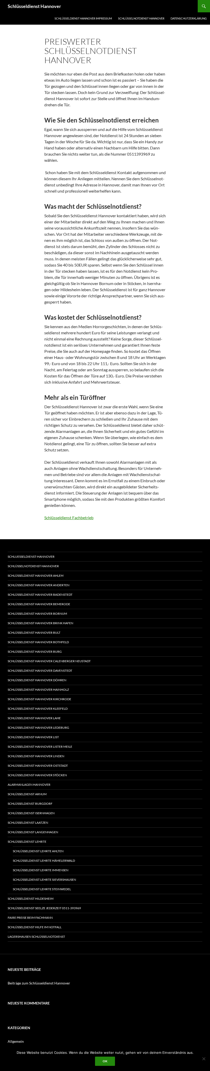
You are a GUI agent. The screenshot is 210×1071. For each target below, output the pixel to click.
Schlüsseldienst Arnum (27, 794)
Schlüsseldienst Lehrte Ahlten (38, 851)
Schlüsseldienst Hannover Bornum (37, 613)
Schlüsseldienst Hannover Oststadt (38, 765)
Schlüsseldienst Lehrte (27, 841)
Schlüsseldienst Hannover (34, 6)
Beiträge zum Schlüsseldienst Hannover (39, 983)
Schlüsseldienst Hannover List (33, 737)
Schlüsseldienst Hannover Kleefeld (38, 708)
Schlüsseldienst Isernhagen (31, 813)
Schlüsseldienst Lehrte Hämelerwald (44, 861)
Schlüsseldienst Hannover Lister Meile (40, 746)
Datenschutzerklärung (189, 18)
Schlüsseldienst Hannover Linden (36, 756)
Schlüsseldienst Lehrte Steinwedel (42, 889)
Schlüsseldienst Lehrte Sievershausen (44, 880)
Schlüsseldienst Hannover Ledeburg (38, 727)
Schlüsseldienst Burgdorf (30, 803)
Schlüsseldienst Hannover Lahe (34, 718)
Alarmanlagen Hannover (29, 784)
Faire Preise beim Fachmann (30, 918)
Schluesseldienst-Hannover (31, 556)
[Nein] (203, 1058)
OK (105, 1061)
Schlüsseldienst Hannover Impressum (83, 18)
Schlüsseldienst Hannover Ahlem (36, 575)
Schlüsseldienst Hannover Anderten (38, 585)
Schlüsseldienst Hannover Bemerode (39, 604)
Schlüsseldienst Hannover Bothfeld (38, 642)
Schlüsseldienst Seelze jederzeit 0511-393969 (44, 908)
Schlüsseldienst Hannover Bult (34, 632)
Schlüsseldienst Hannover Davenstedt (40, 670)
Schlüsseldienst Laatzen (28, 822)
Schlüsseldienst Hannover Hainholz (38, 689)
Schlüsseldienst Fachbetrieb (68, 517)
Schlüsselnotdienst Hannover (141, 18)
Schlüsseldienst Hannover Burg (35, 651)
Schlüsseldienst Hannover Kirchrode (39, 699)
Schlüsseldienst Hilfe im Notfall (34, 927)
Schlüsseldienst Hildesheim (31, 899)
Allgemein (16, 1041)
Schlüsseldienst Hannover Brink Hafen (40, 623)
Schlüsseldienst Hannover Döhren (37, 680)
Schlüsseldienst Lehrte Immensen (40, 870)
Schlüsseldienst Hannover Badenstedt (40, 594)
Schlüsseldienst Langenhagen (33, 832)
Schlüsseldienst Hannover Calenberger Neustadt (49, 661)
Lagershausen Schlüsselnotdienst (36, 937)
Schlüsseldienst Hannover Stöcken (37, 775)
